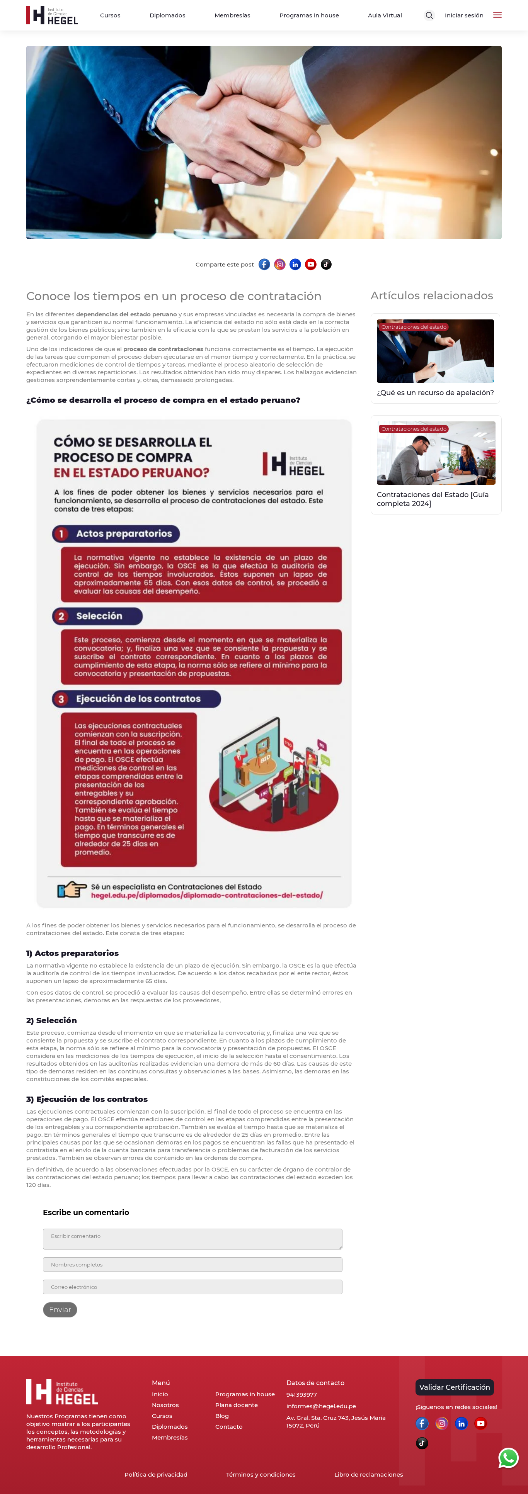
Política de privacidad (155, 1474)
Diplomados (168, 15)
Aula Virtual (385, 15)
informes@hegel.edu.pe (321, 1406)
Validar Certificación (454, 1387)
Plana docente (236, 1405)
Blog (222, 1416)
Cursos (110, 15)
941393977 (301, 1394)
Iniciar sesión (464, 15)
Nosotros (165, 1405)
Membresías (232, 15)
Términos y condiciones (261, 1474)
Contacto (229, 1426)
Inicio (160, 1394)
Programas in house (309, 15)
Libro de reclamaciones (368, 1474)
